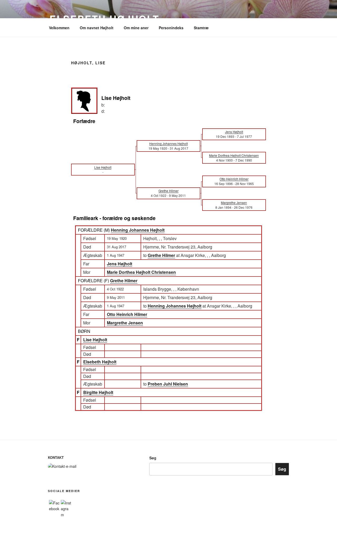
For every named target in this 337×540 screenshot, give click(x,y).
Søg (152, 457)
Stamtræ (201, 27)
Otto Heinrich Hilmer (127, 314)
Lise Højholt (95, 340)
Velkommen (59, 27)
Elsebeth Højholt (99, 362)
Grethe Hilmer (123, 281)
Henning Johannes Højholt (138, 230)
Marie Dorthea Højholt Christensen (141, 272)
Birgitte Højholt (98, 392)
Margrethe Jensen (125, 323)
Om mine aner (136, 27)
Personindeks (171, 27)
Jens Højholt (119, 264)
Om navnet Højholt (96, 27)
